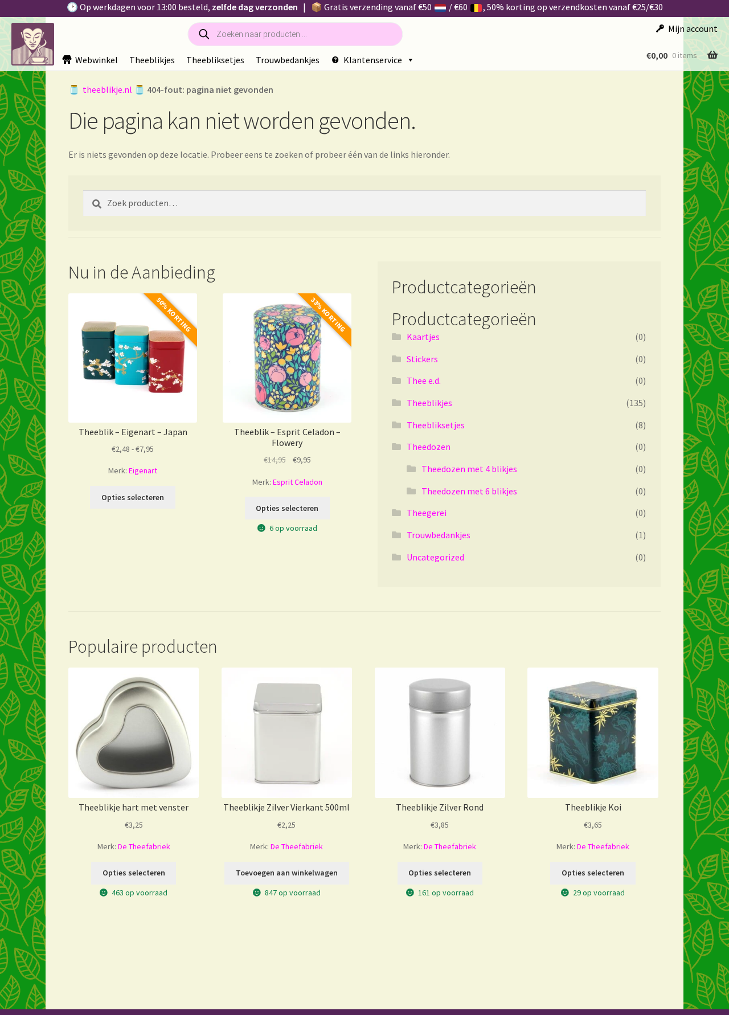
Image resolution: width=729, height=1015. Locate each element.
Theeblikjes (152, 60)
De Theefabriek (144, 846)
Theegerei (427, 512)
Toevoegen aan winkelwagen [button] (287, 872)
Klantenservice (372, 60)
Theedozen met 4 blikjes (469, 468)
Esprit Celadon (297, 482)
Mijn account (693, 28)
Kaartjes (423, 336)
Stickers (422, 359)
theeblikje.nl (107, 89)
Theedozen (428, 446)
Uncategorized (435, 557)
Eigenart (143, 470)
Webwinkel (96, 60)
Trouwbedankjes (288, 60)
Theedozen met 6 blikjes (469, 491)
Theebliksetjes (215, 60)
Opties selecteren (132, 497)
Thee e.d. (424, 380)
